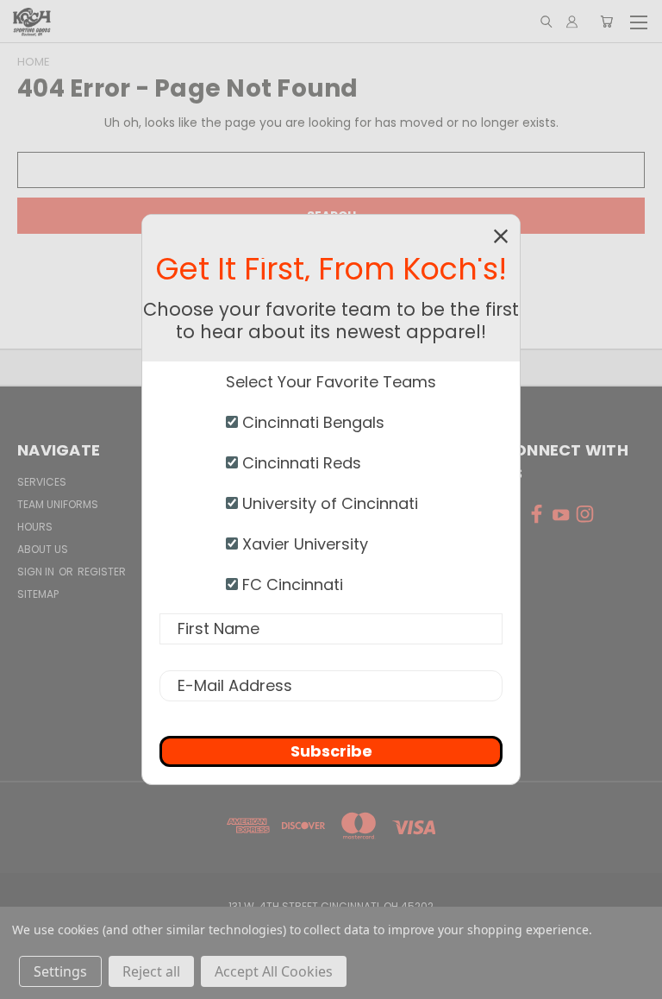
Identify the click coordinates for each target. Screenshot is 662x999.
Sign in (37, 571)
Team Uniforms (57, 504)
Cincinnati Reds (299, 463)
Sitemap (38, 594)
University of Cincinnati (328, 503)
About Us (42, 549)
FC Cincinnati (290, 584)
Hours (35, 526)
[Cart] (606, 21)
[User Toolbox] (572, 21)
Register (102, 571)
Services (41, 481)
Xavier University (303, 544)
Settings (60, 971)
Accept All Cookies (274, 971)
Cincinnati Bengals (311, 422)
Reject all (151, 971)
